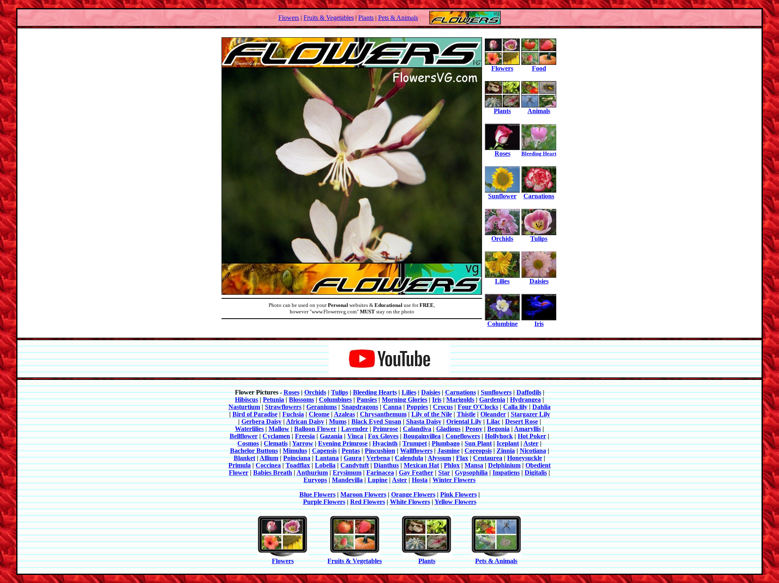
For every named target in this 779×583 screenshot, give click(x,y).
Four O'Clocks (478, 406)
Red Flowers (367, 501)
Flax (462, 457)
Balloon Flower (315, 428)
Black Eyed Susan (376, 421)
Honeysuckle (524, 457)
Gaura (353, 457)
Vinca (355, 436)
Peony (473, 428)
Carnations (538, 196)
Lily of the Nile (431, 414)
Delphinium (504, 465)
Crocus (443, 406)
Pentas (351, 450)
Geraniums (321, 406)
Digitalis (536, 472)
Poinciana (296, 457)
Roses (502, 153)
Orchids (502, 238)
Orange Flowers (413, 494)
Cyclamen (276, 436)
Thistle (466, 414)
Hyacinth (385, 443)
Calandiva (417, 428)
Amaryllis (527, 428)
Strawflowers (283, 406)
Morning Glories (404, 399)
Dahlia (541, 406)
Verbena (378, 457)
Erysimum (347, 472)
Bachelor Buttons (254, 450)
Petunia (273, 399)
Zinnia (506, 450)
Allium (269, 457)
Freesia (305, 436)
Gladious (448, 428)
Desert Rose (521, 421)
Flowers (288, 17)
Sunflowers (496, 392)
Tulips (538, 238)
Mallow (279, 428)
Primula (239, 465)
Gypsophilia (471, 472)
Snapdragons (360, 406)
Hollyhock (499, 436)
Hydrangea (525, 399)
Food (539, 68)
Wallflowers (416, 450)
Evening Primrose (343, 443)
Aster (530, 443)
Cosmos (248, 443)
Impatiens (506, 472)
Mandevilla (347, 479)
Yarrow (302, 443)
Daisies (539, 281)
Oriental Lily (464, 421)
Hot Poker (532, 436)
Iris (539, 323)
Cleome (319, 414)
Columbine (502, 323)
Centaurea (487, 457)
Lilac (493, 421)
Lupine (377, 479)
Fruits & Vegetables (328, 17)
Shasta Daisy (423, 421)
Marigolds (460, 399)
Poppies (417, 406)
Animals (538, 110)
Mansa (474, 465)
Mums (337, 421)
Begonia (498, 428)
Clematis (276, 443)
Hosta (420, 479)
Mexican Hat (421, 465)
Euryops (315, 479)
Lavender (354, 428)
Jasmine (448, 450)
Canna (392, 406)
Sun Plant (478, 443)
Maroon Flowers (363, 494)
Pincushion (380, 450)
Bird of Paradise (255, 414)
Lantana (327, 457)
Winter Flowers (454, 479)
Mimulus (295, 450)
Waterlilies (249, 428)
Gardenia (492, 399)
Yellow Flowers (455, 501)
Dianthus (386, 465)
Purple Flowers (324, 501)
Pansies (367, 399)
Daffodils (528, 392)
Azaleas (344, 414)
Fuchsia (293, 414)
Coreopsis (478, 450)
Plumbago (446, 443)
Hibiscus (246, 399)
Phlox (452, 465)
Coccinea (268, 465)
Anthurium (312, 472)
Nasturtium (244, 406)
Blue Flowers (317, 494)
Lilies (502, 281)
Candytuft (354, 465)
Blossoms (301, 399)
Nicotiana (533, 450)
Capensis (324, 450)
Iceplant (508, 443)
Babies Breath (272, 472)
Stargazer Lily (530, 414)
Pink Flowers (458, 494)
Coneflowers (462, 436)
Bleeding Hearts (375, 392)
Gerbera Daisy (261, 421)
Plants (366, 17)
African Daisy (305, 421)
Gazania (331, 436)
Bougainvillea (422, 436)
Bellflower (244, 436)
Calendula (409, 457)
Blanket (244, 457)
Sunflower (502, 196)
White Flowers (410, 501)
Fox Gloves (383, 436)
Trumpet (414, 443)
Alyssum (439, 457)
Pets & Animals (398, 17)
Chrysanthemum (383, 414)
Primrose (385, 428)
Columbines (335, 399)
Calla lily (515, 406)
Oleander (493, 414)
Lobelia (325, 465)
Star (444, 472)
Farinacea (380, 472)
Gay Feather (416, 472)
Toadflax (298, 465)
